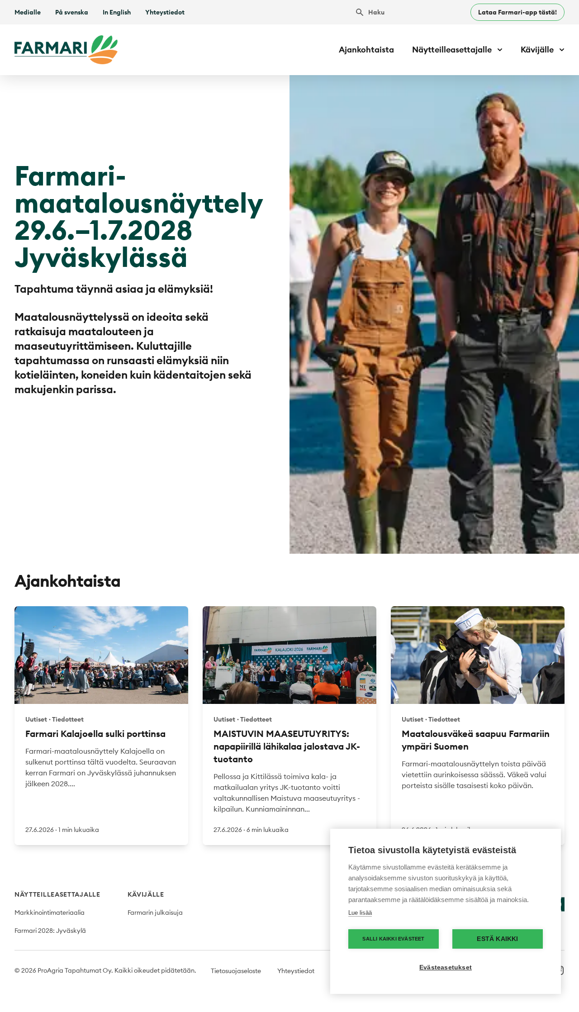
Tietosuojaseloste (236, 971)
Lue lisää (360, 912)
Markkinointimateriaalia (49, 912)
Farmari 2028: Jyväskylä (50, 930)
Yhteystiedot (165, 12)
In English (117, 12)
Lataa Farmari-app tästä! (517, 12)
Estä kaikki (497, 939)
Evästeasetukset (445, 967)
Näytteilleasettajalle (57, 894)
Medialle (27, 12)
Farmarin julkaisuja (155, 912)
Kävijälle (146, 894)
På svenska (71, 12)
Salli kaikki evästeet (393, 938)
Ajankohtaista (366, 49)
